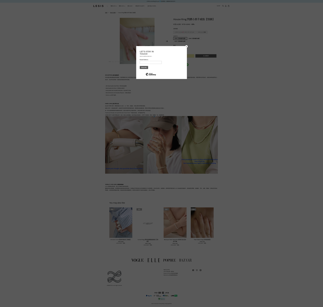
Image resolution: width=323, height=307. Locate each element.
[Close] (186, 46)
